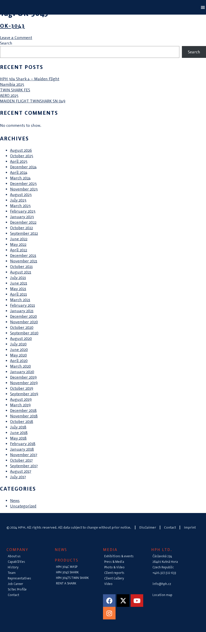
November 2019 (24, 382)
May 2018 (18, 438)
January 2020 (22, 371)
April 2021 (18, 294)
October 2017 (21, 460)
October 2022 (21, 227)
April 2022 (18, 250)
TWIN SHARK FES (15, 90)
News (15, 500)
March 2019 (20, 405)
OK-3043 (12, 25)
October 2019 (21, 388)
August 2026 (21, 150)
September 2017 (24, 465)
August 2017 (20, 471)
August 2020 (21, 338)
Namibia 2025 (12, 84)
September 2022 (24, 233)
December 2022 (23, 222)
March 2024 (20, 178)
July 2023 (18, 200)
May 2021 (18, 288)
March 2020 (20, 366)
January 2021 (21, 310)
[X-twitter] (123, 600)
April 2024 (18, 172)
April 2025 (18, 161)
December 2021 (23, 255)
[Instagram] (109, 613)
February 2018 (22, 443)
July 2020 (18, 344)
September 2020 (24, 333)
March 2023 (20, 205)
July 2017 (18, 477)
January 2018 (22, 449)
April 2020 (19, 360)
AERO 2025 (9, 95)
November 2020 (24, 322)
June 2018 (19, 432)
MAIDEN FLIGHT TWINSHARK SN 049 (32, 101)
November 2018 (24, 416)
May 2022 (18, 244)
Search (6, 43)
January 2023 (22, 216)
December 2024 (23, 167)
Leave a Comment (16, 37)
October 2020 (21, 327)
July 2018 (18, 427)
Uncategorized (23, 506)
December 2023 (23, 183)
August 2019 (21, 399)
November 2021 (23, 261)
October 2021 (21, 266)
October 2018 (21, 421)
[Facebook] (109, 600)
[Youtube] (137, 600)
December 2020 (23, 316)
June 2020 (19, 349)
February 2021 (22, 305)
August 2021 (20, 272)
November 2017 (23, 454)
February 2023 (22, 211)
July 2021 (18, 277)
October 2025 (21, 155)
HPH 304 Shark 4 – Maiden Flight (29, 78)
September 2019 (24, 393)
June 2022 (18, 238)
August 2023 (21, 194)
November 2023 (24, 189)
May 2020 (18, 355)
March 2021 (20, 299)
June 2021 (18, 283)
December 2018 (23, 410)
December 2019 (23, 377)
